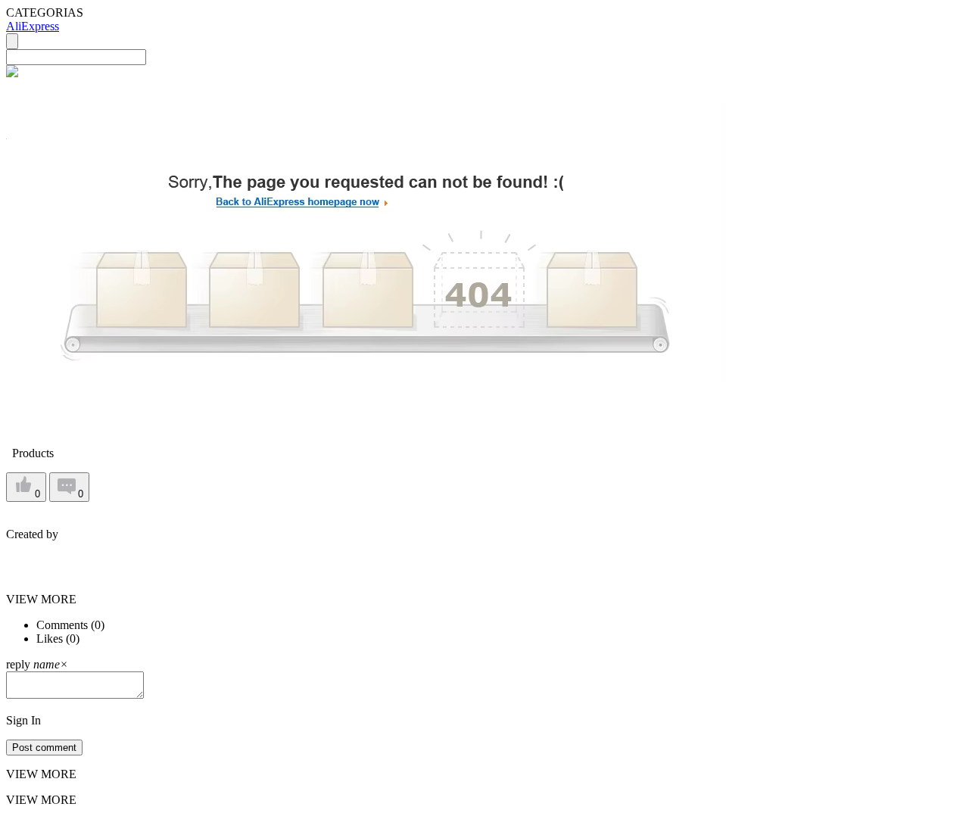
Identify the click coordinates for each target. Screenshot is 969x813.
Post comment (44, 747)
